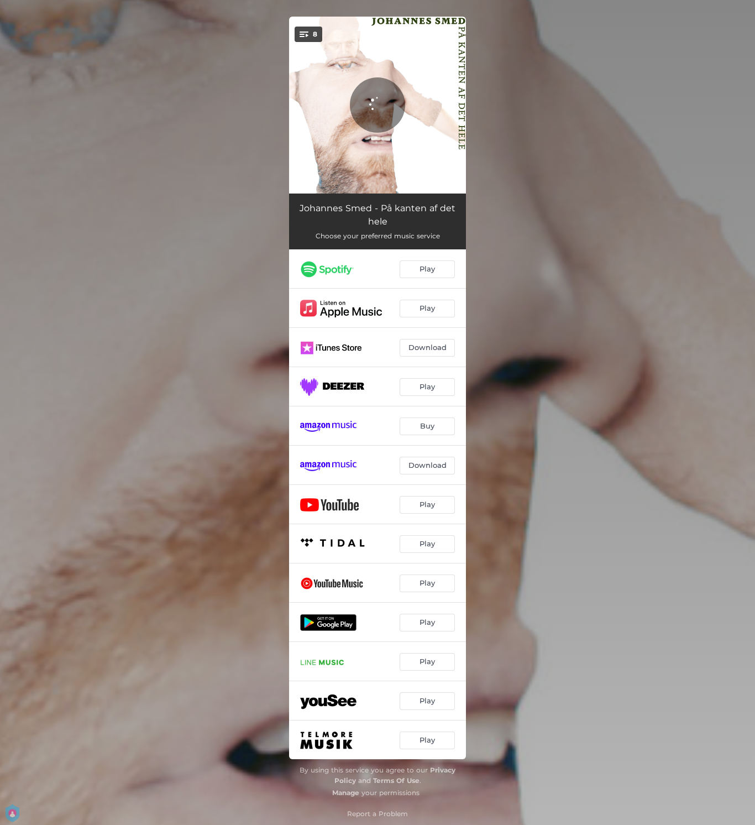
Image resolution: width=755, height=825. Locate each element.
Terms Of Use (396, 780)
